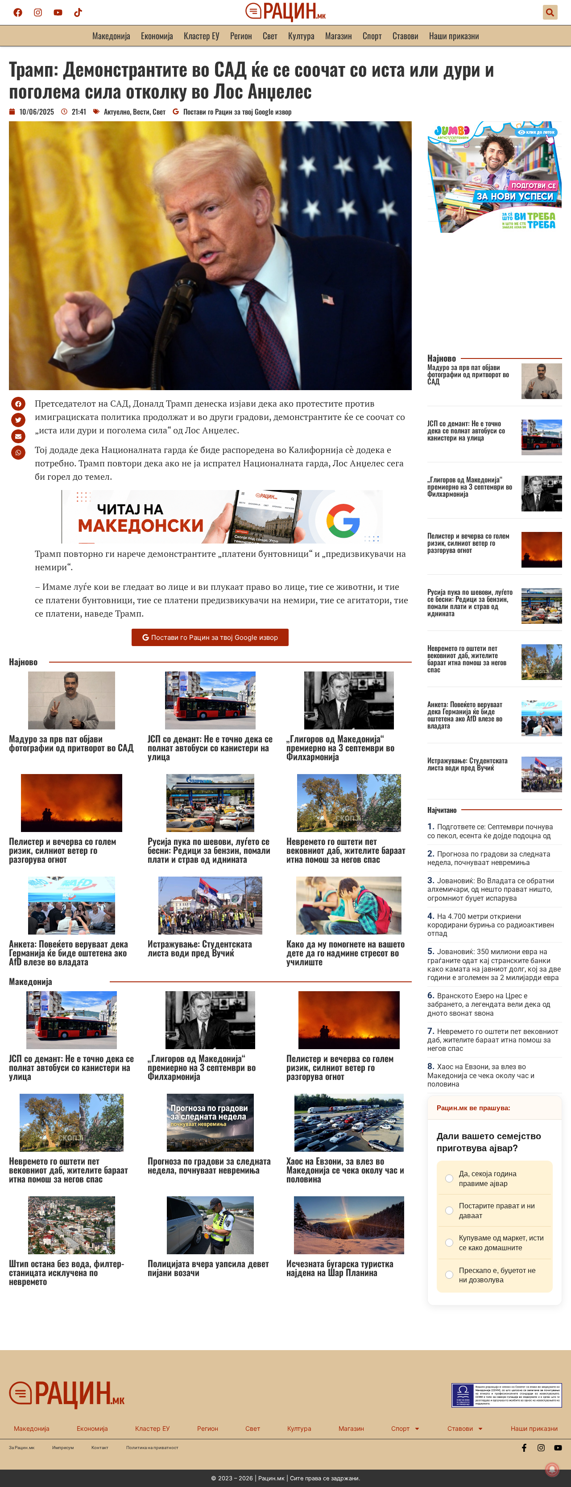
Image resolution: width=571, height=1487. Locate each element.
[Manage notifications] (552, 1469)
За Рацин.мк (21, 1447)
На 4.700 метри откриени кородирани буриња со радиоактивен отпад (490, 925)
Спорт (372, 35)
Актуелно (117, 111)
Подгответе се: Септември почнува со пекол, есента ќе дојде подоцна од (490, 831)
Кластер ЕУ (201, 35)
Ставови (405, 35)
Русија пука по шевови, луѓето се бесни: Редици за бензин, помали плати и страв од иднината (209, 849)
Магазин (338, 35)
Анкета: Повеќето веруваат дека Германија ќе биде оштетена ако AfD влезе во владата (68, 952)
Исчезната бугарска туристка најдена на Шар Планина (339, 1267)
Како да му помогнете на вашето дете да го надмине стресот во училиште (345, 952)
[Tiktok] (78, 12)
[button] (550, 12)
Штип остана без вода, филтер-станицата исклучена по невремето (66, 1272)
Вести (141, 111)
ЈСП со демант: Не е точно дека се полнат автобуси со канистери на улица (210, 747)
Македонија (111, 35)
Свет (270, 35)
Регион (241, 35)
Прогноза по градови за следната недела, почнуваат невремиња (209, 1165)
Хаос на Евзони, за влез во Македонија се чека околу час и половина (345, 1169)
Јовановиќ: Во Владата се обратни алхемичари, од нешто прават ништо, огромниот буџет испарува (490, 889)
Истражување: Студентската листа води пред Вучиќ (200, 948)
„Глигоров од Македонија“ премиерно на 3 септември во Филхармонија (340, 747)
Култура (301, 35)
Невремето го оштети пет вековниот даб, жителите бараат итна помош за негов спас (345, 849)
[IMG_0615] (495, 230)
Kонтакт (99, 1447)
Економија (157, 35)
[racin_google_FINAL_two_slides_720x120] (222, 540)
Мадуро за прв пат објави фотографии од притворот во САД (71, 743)
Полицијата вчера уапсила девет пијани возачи (208, 1267)
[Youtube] (58, 12)
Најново (23, 661)
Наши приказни (454, 35)
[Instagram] (38, 12)
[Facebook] (18, 12)
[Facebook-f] (524, 1448)
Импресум (63, 1447)
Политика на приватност (152, 1447)
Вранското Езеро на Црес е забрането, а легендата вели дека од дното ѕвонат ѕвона (488, 1004)
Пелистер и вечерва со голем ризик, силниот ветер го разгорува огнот (62, 849)
